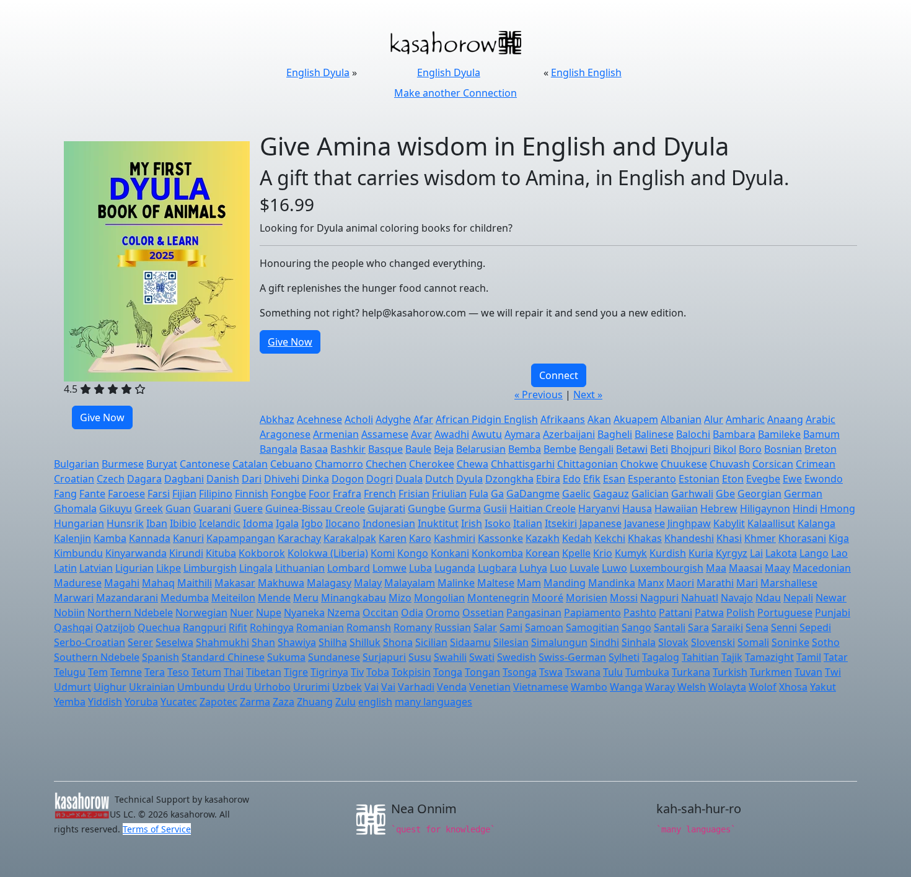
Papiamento (592, 612)
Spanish (160, 657)
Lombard (348, 568)
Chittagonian (587, 464)
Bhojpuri (691, 449)
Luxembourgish (666, 568)
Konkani (450, 553)
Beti (659, 449)
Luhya (533, 568)
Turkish (730, 672)
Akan (599, 419)
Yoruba (141, 702)
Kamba (110, 538)
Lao (839, 553)
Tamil (808, 657)
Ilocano (342, 523)
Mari (747, 583)
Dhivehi (281, 479)
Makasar (234, 583)
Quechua (159, 627)
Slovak (673, 642)
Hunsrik (125, 523)
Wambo (589, 687)
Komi (383, 553)
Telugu (70, 672)
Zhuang (315, 702)
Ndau (768, 597)
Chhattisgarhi (523, 464)
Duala (409, 479)
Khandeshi (689, 538)
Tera (154, 672)
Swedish (516, 657)
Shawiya (297, 642)
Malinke (456, 583)
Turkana (691, 672)
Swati (482, 657)
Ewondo (823, 479)
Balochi (693, 434)
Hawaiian (676, 508)
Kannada (149, 538)
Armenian (336, 434)
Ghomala (75, 508)
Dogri (379, 479)
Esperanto (652, 479)
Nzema (343, 612)
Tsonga (520, 672)
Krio (602, 553)
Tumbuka (647, 672)
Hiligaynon (765, 508)
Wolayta (727, 687)
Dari (252, 479)
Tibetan (263, 672)
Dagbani (184, 479)
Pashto (639, 612)
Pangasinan (533, 612)
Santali (669, 627)
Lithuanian (300, 568)
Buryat (161, 464)
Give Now (102, 417)
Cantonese (205, 464)
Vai (371, 687)
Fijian (184, 493)
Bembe (560, 449)
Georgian (759, 493)
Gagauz (611, 493)
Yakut (823, 687)
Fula (478, 493)
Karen (393, 538)
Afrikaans (562, 419)
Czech (111, 479)
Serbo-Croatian (89, 642)
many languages (433, 702)
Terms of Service (157, 829)
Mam (529, 583)
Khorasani (802, 538)
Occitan (380, 612)
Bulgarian (76, 464)
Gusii (495, 508)
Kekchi (609, 538)
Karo (420, 538)
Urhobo (272, 687)
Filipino (215, 493)
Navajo (737, 597)
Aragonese (285, 434)
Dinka (315, 479)
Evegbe (763, 479)
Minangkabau (353, 597)
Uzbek (347, 687)
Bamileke (779, 434)
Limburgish (210, 568)
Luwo (614, 568)
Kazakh (543, 538)
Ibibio (183, 523)
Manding (565, 583)
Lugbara (497, 568)
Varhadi (416, 687)
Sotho (826, 642)
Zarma (255, 702)
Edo (572, 479)
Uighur (110, 687)
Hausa (637, 508)
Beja (444, 449)
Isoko (498, 523)
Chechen (386, 464)
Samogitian (592, 627)
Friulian (449, 493)
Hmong (837, 508)
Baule (418, 449)
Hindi (805, 508)
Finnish (251, 493)
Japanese (600, 523)
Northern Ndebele (130, 612)
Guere (248, 508)
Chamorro (339, 464)
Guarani (212, 508)
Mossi (624, 597)
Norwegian (201, 612)
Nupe (268, 612)
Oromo (443, 612)
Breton (820, 449)
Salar (485, 627)
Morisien (586, 597)
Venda (452, 687)
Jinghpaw (689, 523)
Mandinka (611, 583)
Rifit (238, 627)
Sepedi (815, 627)
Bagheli (614, 434)
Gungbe (427, 508)
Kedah (577, 538)
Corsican (772, 464)
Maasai (745, 568)
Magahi (121, 583)
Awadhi (451, 434)
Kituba (221, 553)
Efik (592, 479)
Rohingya (272, 627)
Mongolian (439, 597)
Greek (148, 508)
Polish (740, 612)
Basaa (314, 449)
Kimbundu (78, 553)
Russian (452, 627)
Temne (126, 672)
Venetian (490, 687)
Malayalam (409, 583)
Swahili (450, 657)
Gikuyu (115, 508)
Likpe (168, 568)
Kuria (701, 553)
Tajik (731, 657)
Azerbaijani (569, 434)
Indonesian (389, 523)
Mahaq (158, 583)
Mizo (400, 597)
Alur (713, 419)
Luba (420, 568)
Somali (753, 642)
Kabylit (729, 523)
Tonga (447, 672)
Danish (222, 479)
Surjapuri (384, 657)
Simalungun (559, 642)
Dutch (439, 479)
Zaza (283, 702)
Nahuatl (699, 597)
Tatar (836, 657)
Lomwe (389, 568)
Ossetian (483, 612)
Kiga (839, 538)
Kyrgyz (731, 553)
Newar (831, 597)
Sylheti (624, 657)
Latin (65, 568)
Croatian (74, 479)
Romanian (320, 627)
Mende (274, 597)
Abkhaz (277, 419)
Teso (178, 672)
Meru (306, 597)
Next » (587, 394)
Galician (650, 493)
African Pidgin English (487, 419)
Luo (558, 568)
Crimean (815, 464)
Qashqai (73, 627)
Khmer (760, 538)
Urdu (239, 687)
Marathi (715, 583)
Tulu (613, 672)
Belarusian (481, 449)
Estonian (699, 479)
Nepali (798, 597)
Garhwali (692, 493)
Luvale (584, 568)
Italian (527, 523)
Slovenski (713, 642)
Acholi (359, 419)
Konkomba (497, 553)
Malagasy (329, 583)
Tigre (296, 672)
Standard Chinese (223, 657)
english (375, 702)
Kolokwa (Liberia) (328, 553)
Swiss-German (572, 657)
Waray (660, 687)
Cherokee (431, 464)
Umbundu (201, 687)
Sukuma (286, 657)
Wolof (763, 687)
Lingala (256, 568)
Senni (784, 627)
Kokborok (262, 553)
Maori (680, 583)
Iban (156, 523)
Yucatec (179, 702)
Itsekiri (561, 523)
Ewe (792, 479)
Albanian (681, 419)
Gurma (464, 508)
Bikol (724, 449)
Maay (777, 568)
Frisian (413, 493)
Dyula (469, 479)
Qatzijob (115, 627)
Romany (413, 627)
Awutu (487, 434)
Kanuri (188, 538)
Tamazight (769, 657)
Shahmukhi (222, 642)
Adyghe (393, 419)
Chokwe (639, 464)
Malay (368, 583)
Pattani (675, 612)
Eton (733, 479)
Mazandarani (127, 597)
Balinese (654, 434)
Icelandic (219, 523)
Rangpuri (204, 627)
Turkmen (771, 672)
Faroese (126, 493)
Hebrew (718, 508)
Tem (98, 672)
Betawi (632, 449)
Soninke (790, 642)
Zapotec (218, 702)
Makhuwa (281, 583)
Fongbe (288, 493)
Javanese (644, 523)
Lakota (781, 553)
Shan (263, 642)
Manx (651, 583)
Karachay (299, 538)
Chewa (472, 464)
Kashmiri (454, 538)
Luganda (454, 568)
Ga (497, 493)
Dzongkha (509, 479)
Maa (716, 568)
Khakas (645, 538)
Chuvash (730, 464)
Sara (698, 627)
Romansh (368, 627)
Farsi (158, 493)
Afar (423, 419)
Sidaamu (470, 642)
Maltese (495, 583)
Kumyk (631, 553)
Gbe (725, 493)
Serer (140, 642)
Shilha (333, 642)
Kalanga (816, 523)
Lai (756, 553)
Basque (385, 449)
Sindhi (604, 642)
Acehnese (319, 419)
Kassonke (500, 538)
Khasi (729, 538)
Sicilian (431, 642)
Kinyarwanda (136, 553)
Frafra (347, 493)
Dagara (144, 479)
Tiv (357, 672)
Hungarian (79, 523)
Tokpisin (411, 672)
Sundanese (334, 657)
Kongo (412, 553)
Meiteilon (233, 597)
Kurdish (667, 553)
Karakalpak (349, 538)
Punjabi (832, 612)
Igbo (312, 523)
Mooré (547, 597)
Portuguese (784, 612)
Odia (412, 612)
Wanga (626, 687)
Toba (377, 672)
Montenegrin (498, 597)
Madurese (78, 583)
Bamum (821, 434)
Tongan (482, 672)
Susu (419, 657)
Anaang (785, 419)
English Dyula (318, 72)
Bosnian (783, 449)
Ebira (548, 479)
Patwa (709, 612)
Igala (287, 523)
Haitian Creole (542, 508)
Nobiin (69, 612)
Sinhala (639, 642)
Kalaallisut (771, 523)
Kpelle (576, 553)
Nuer (241, 612)
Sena (757, 627)
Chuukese (684, 464)
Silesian (511, 642)
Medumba (185, 597)
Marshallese (788, 583)
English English (586, 72)
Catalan (250, 464)
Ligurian (134, 568)
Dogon (348, 479)
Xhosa (793, 687)
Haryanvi (599, 508)
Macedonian (822, 568)
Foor (319, 493)
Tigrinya (329, 672)
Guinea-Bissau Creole (315, 508)
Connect (558, 375)
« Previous (538, 394)
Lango (814, 553)
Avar (421, 434)
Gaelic (576, 493)
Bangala (278, 449)
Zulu (345, 702)
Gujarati (386, 508)
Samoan (544, 627)
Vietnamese (540, 687)
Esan (614, 479)
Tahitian (700, 657)
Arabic (820, 419)
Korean (543, 553)
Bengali (596, 449)
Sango (636, 627)
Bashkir (348, 449)
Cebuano (291, 464)
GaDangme (533, 493)
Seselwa (174, 642)
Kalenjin (72, 538)
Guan (178, 508)
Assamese (384, 434)
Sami (511, 627)
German (803, 493)
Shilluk (365, 642)
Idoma (258, 523)
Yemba (70, 702)
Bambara (734, 434)
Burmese (123, 464)
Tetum (206, 672)
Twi (833, 672)
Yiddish (105, 702)
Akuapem (636, 419)
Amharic (745, 419)
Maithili (194, 583)
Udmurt (72, 687)
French (380, 493)
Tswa (551, 672)
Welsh (691, 687)
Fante (92, 493)
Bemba (524, 449)
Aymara (522, 434)
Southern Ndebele (96, 657)
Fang (65, 493)
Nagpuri (659, 597)
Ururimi (311, 687)
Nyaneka (304, 612)
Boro (750, 449)
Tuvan (808, 672)
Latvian (96, 568)
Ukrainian (152, 687)
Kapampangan (240, 538)
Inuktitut (438, 523)
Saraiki (727, 627)
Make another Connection (455, 93)
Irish (471, 523)
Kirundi (186, 553)
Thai (234, 672)
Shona (398, 642)
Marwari (74, 597)
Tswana (583, 672)
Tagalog (660, 657)
